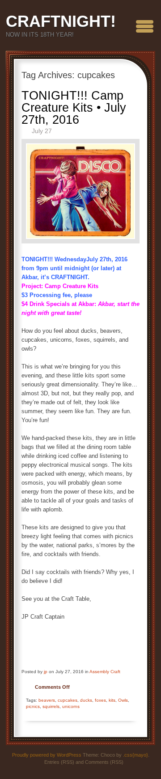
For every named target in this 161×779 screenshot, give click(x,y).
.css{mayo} (135, 755)
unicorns (71, 706)
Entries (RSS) (59, 762)
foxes (100, 700)
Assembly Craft (104, 671)
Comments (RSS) (104, 762)
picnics (33, 706)
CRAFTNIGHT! (61, 21)
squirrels (50, 706)
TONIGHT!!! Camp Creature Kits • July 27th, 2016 (73, 107)
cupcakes (67, 700)
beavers (46, 700)
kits (112, 700)
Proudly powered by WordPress (46, 755)
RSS (149, 58)
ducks (86, 700)
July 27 (42, 130)
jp (45, 671)
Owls (123, 700)
